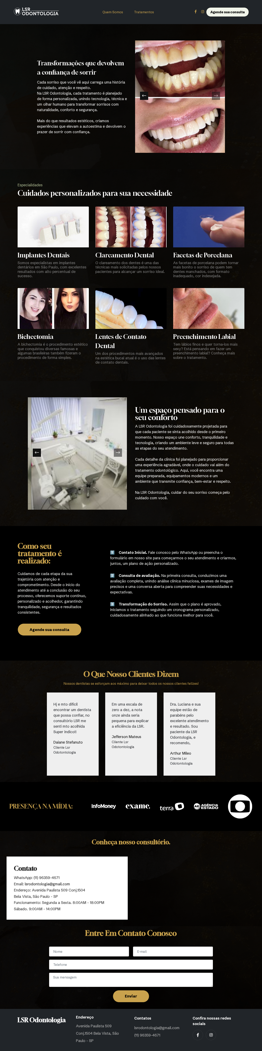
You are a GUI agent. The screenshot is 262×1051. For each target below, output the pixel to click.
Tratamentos (144, 12)
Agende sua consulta (227, 12)
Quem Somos (113, 12)
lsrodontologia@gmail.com (47, 884)
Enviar (131, 996)
